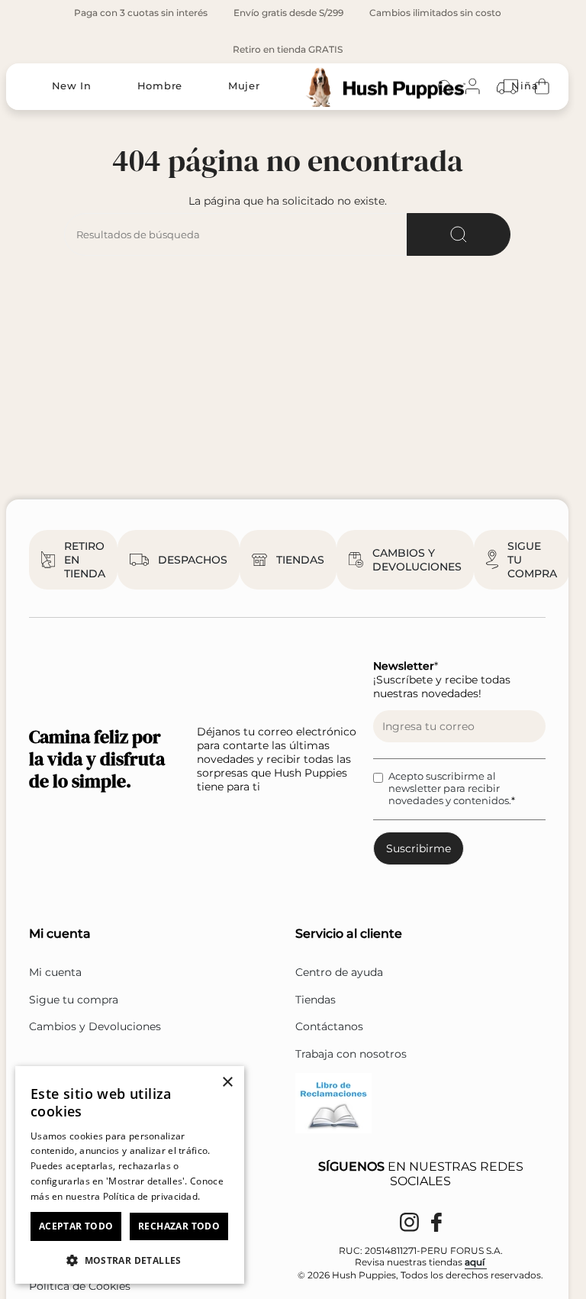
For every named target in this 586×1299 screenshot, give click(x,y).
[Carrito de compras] (542, 87)
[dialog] (129, 1175)
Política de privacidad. (152, 1196)
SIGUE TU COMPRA (532, 559)
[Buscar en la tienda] (458, 234)
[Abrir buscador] (445, 86)
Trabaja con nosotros (351, 1054)
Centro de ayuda (339, 972)
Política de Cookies (79, 1286)
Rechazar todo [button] (179, 1226)
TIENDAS (300, 560)
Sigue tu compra (73, 1000)
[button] (130, 1259)
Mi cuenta (55, 972)
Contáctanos (329, 1026)
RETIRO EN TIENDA (84, 559)
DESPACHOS (192, 560)
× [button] (227, 1082)
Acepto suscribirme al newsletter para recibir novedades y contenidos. (449, 788)
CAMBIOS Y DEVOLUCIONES (417, 560)
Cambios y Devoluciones (95, 1026)
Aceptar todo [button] (76, 1226)
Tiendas (315, 1000)
